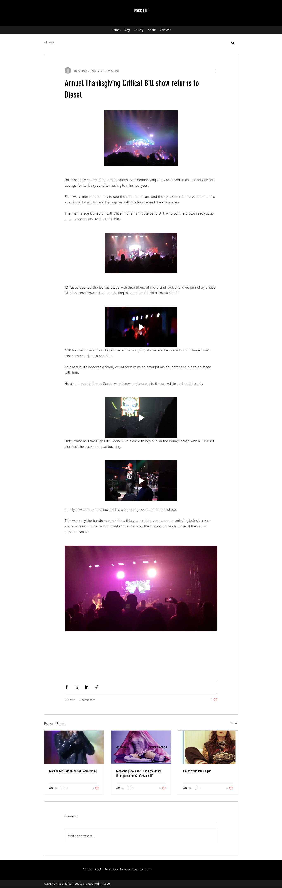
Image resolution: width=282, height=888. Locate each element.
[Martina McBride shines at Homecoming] (74, 747)
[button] (233, 42)
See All (234, 723)
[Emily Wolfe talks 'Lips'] (208, 747)
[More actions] (214, 70)
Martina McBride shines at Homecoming (73, 771)
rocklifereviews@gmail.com (131, 869)
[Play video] (141, 253)
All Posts (49, 42)
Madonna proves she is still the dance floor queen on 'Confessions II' (138, 773)
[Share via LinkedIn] (87, 687)
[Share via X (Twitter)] (77, 687)
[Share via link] (97, 687)
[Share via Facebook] (67, 687)
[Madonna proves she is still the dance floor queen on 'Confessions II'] (141, 747)
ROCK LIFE (141, 11)
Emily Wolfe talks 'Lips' (197, 771)
